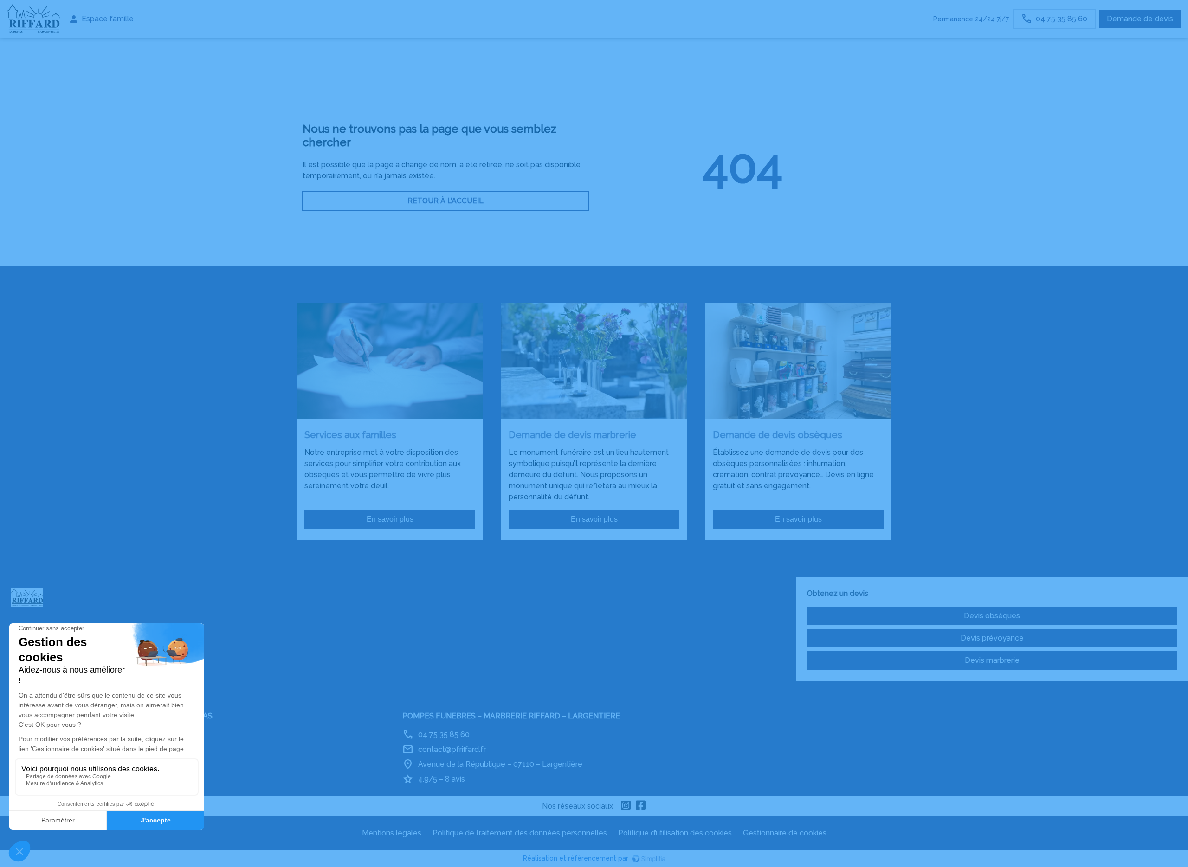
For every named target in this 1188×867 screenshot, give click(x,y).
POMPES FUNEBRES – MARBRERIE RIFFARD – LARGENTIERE (511, 716)
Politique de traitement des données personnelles (520, 832)
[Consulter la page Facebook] (640, 806)
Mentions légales (391, 832)
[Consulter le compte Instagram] (626, 806)
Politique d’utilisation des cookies (675, 832)
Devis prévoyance (992, 638)
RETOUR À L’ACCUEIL (445, 200)
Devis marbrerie (992, 660)
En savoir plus (390, 519)
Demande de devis (1140, 18)
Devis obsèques (992, 615)
